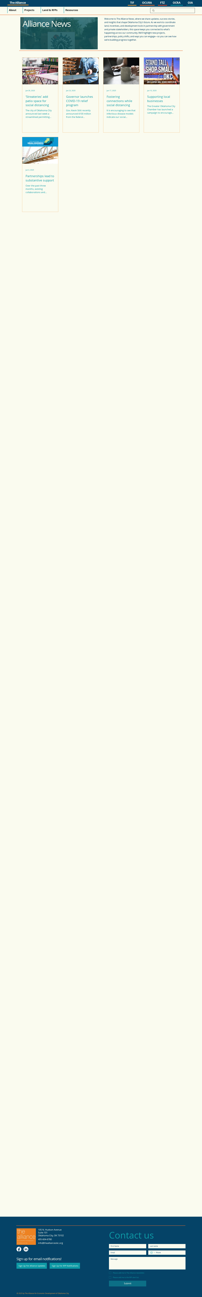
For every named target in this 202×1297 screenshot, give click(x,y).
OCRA (176, 3)
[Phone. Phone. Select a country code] (152, 1252)
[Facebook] (18, 1249)
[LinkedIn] (25, 1249)
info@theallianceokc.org (50, 1243)
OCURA (147, 3)
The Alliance (18, 3)
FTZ (162, 3)
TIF (132, 3)
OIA (190, 3)
